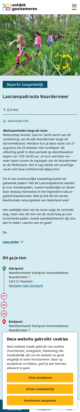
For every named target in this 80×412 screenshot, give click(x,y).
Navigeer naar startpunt (26, 285)
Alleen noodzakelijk (40, 389)
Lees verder (11, 242)
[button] (33, 205)
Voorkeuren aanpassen (40, 400)
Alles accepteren (40, 377)
